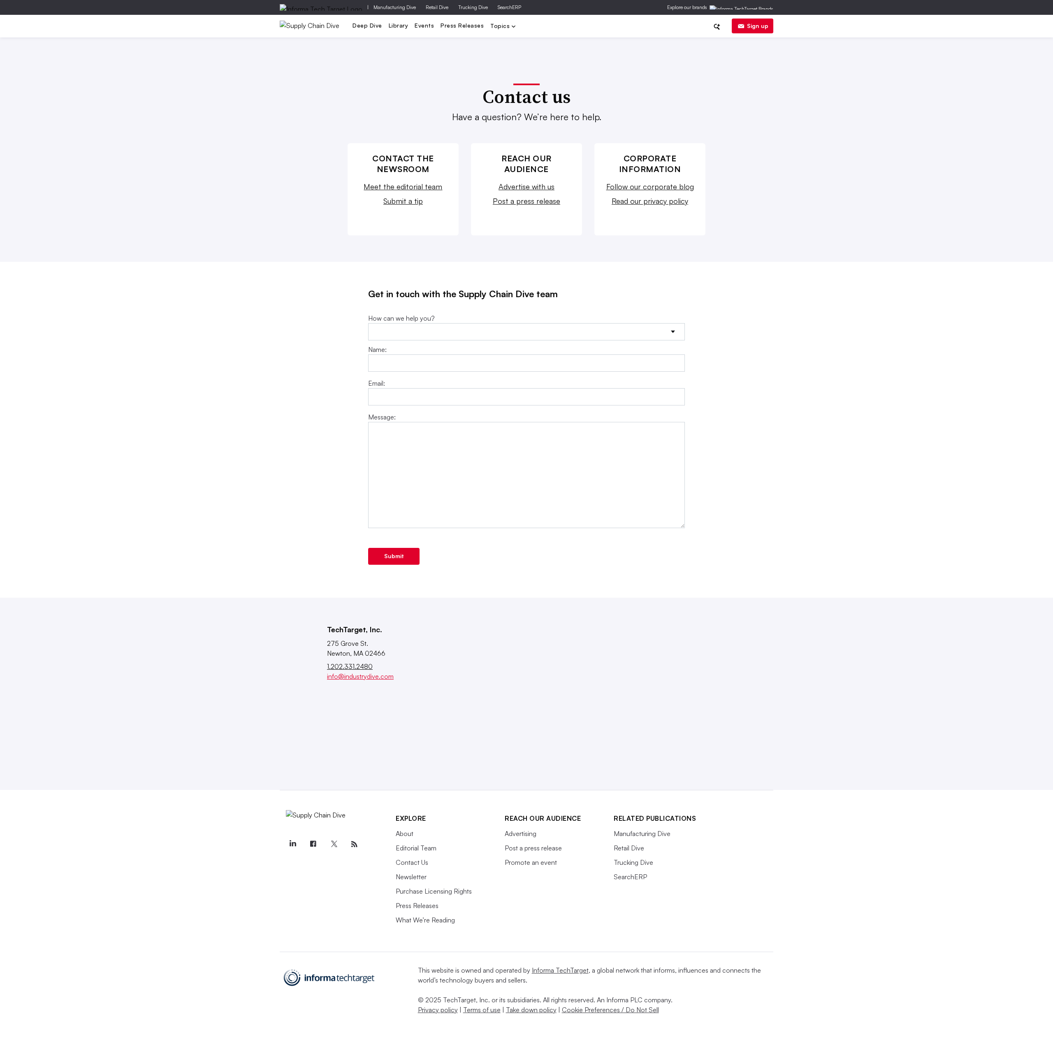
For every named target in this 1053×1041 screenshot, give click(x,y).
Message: (382, 417)
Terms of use (482, 1010)
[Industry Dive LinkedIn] (292, 844)
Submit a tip (403, 200)
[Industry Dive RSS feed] (354, 844)
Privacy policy (438, 1010)
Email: (376, 383)
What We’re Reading (425, 920)
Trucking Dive (473, 7)
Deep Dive (367, 25)
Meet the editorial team (403, 186)
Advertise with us (526, 186)
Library (398, 25)
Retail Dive (437, 7)
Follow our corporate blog (650, 186)
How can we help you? (401, 318)
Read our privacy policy (650, 200)
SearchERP (509, 7)
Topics (501, 27)
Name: (377, 349)
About (404, 833)
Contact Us (412, 862)
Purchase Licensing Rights (434, 891)
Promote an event (531, 862)
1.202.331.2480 (350, 666)
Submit (394, 555)
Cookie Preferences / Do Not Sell (610, 1010)
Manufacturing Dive (394, 7)
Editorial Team (416, 848)
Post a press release (526, 200)
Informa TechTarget (560, 970)
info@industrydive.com (360, 676)
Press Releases (462, 25)
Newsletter (411, 877)
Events (424, 25)
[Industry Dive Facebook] (313, 844)
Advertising (520, 833)
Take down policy (531, 1010)
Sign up (757, 25)
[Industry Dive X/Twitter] (333, 844)
